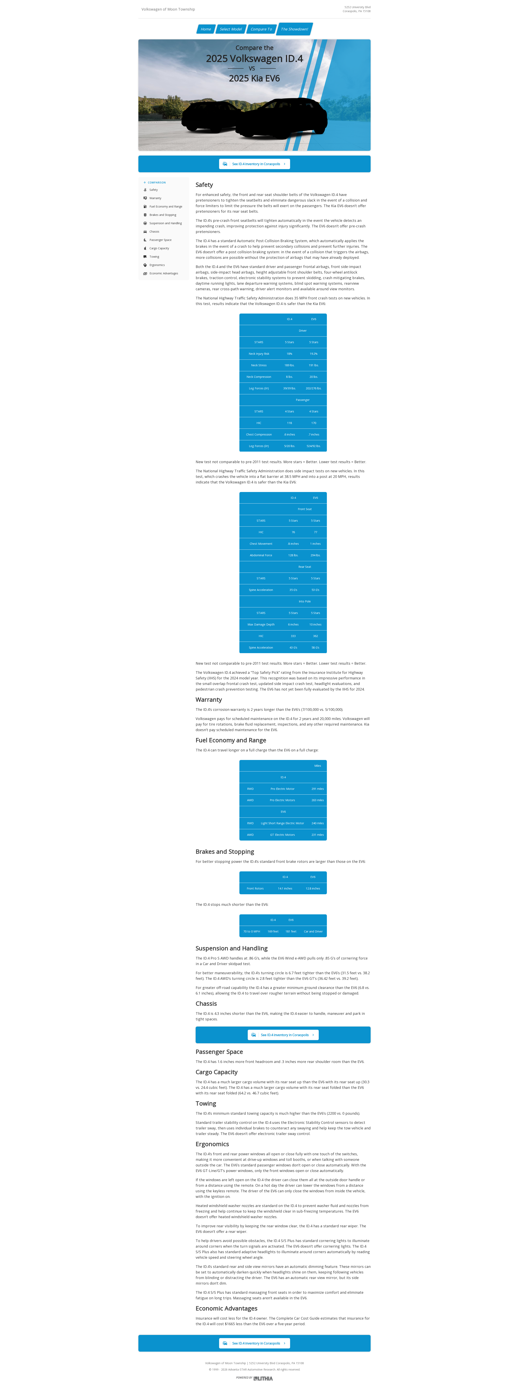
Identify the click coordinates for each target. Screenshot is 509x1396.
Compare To (261, 29)
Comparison (157, 182)
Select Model (231, 29)
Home (206, 29)
